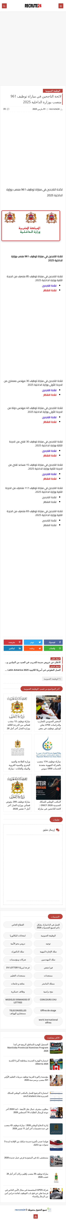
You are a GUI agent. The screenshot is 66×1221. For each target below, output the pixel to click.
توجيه (48, 943)
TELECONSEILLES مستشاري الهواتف (17, 1012)
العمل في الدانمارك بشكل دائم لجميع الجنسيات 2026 (48, 926)
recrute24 (20, 1209)
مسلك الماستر (48, 983)
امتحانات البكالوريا (18, 935)
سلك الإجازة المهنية (48, 951)
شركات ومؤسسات (18, 959)
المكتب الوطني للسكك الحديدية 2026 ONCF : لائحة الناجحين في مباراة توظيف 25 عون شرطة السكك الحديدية (49, 808)
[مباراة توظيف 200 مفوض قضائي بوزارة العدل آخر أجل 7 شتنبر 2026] (17, 788)
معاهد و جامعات (18, 983)
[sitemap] (35, 1216)
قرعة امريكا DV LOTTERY (17, 967)
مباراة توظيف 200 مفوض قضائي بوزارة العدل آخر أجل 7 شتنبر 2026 (18, 805)
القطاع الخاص (18, 924)
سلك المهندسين (48, 959)
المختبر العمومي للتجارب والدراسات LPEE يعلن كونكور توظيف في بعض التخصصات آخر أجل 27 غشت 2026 (49, 728)
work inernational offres (48, 1021)
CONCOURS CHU (48, 999)
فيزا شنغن (48, 967)
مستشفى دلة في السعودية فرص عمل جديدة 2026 (26, 1157)
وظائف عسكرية (18, 991)
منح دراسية (48, 991)
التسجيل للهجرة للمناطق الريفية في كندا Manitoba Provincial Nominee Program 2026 (27, 1047)
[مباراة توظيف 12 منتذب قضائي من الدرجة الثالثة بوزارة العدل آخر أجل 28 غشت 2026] (17, 707)
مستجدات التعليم (17, 975)
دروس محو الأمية (18, 943)
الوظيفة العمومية (52, 90)
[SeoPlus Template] (49, 1210)
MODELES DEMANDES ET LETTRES (17, 1001)
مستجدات (48, 975)
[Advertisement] (33, 50)
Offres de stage (48, 1010)
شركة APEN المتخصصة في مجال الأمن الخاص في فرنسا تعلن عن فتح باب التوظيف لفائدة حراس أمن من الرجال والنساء (26, 1193)
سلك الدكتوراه (18, 951)
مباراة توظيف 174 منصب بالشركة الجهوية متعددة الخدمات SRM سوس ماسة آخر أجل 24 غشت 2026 (49, 768)
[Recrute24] (30, 1216)
